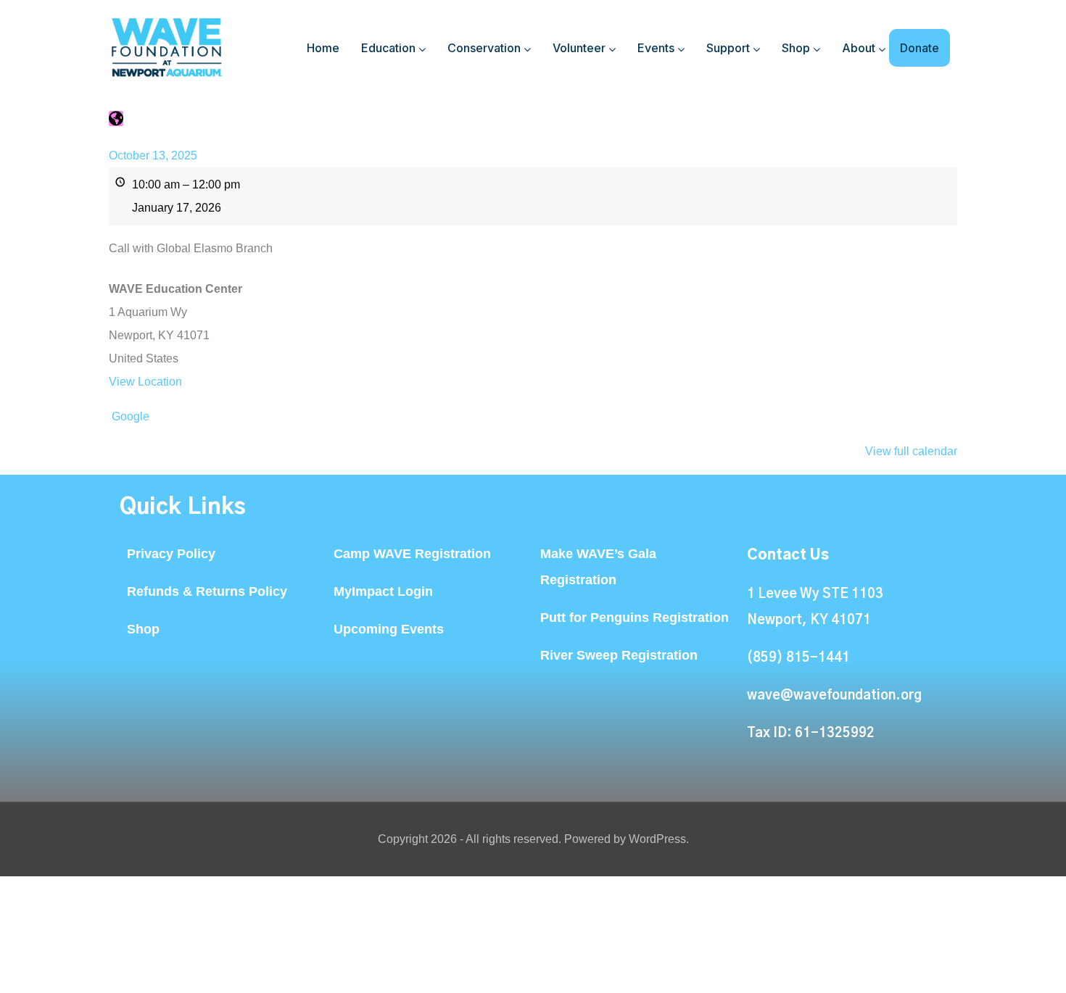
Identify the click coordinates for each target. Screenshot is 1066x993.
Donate (919, 48)
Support (728, 48)
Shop (796, 48)
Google (130, 416)
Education (388, 48)
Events (655, 48)
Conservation (484, 48)
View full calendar (911, 451)
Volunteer (579, 48)
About (858, 48)
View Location (145, 381)
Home (323, 48)
